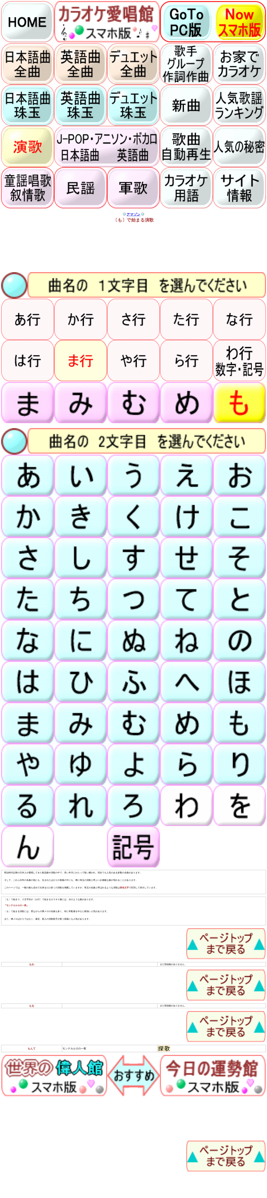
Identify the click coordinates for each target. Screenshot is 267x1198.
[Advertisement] (84, 247)
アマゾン (133, 214)
